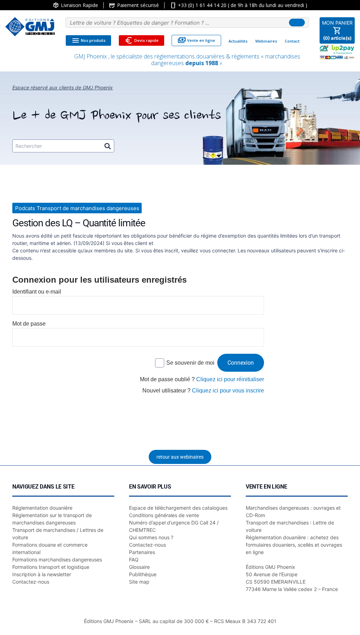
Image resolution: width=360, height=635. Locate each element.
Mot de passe (29, 324)
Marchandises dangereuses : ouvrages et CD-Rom (293, 511)
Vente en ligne (197, 40)
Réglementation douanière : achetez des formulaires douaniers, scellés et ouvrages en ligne (294, 544)
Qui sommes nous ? (151, 537)
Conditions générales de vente (164, 515)
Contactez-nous (30, 582)
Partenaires (142, 552)
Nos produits (88, 40)
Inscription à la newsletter (41, 574)
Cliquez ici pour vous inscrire (228, 391)
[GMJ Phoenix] (30, 26)
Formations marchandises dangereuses (57, 559)
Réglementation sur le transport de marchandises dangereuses (52, 519)
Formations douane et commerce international (50, 548)
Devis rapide (141, 40)
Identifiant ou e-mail (36, 292)
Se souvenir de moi (190, 363)
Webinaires (266, 41)
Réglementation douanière (42, 508)
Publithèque (142, 574)
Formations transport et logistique (50, 567)
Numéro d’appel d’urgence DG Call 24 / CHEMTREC (174, 526)
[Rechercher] (108, 146)
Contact (292, 41)
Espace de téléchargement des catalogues (178, 508)
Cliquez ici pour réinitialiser (230, 379)
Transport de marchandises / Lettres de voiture (57, 533)
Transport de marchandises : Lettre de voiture (290, 526)
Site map (139, 582)
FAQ (134, 559)
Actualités (238, 41)
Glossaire (139, 567)
